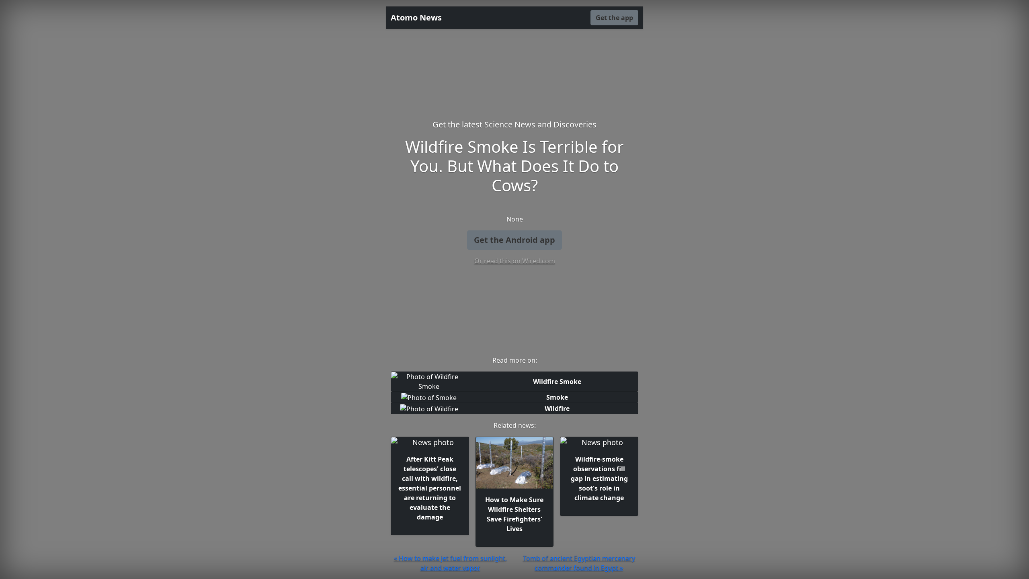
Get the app (614, 17)
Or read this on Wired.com (514, 261)
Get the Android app (514, 239)
